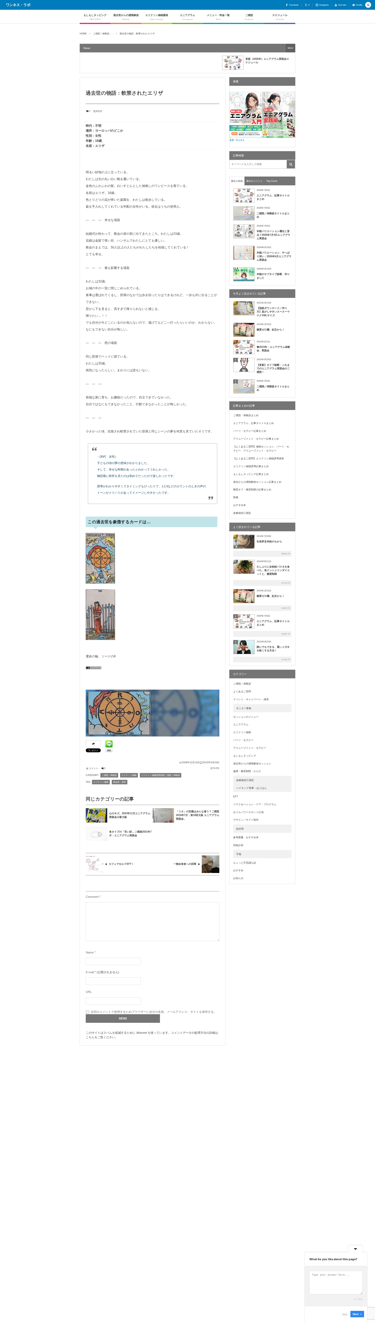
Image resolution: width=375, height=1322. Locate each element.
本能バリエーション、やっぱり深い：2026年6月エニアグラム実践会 (274, 256)
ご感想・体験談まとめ (246, 415)
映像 (235, 497)
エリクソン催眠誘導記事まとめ (251, 466)
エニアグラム (240, 724)
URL (89, 992)
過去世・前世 (119, 782)
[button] (368, 5)
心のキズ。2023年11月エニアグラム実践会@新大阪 (129, 815)
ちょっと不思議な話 (244, 862)
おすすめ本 (239, 505)
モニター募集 (243, 708)
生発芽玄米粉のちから (269, 541)
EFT (235, 796)
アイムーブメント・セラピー (249, 747)
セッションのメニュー (246, 716)
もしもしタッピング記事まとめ (251, 474)
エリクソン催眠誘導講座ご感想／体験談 (160, 775)
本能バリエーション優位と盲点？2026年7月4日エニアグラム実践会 (273, 235)
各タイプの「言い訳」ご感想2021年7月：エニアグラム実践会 (130, 833)
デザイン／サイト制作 (246, 819)
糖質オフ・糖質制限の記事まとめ (252, 489)
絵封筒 (240, 828)
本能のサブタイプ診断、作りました (273, 276)
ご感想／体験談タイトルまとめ (273, 215)
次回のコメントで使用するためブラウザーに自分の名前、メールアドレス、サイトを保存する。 (154, 1011)
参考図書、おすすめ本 (246, 837)
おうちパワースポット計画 (248, 812)
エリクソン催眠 (129, 775)
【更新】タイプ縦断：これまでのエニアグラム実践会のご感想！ (273, 368)
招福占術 (238, 845)
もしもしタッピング (244, 755)
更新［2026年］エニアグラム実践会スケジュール (267, 60)
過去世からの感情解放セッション (252, 763)
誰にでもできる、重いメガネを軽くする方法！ (273, 648)
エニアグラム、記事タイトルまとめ (273, 197)
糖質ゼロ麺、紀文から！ (271, 329)
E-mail (90, 972)
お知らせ (238, 878)
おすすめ (238, 870)
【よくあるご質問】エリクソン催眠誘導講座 (258, 458)
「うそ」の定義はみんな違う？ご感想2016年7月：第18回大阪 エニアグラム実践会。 (197, 815)
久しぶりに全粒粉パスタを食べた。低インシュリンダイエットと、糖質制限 (273, 570)
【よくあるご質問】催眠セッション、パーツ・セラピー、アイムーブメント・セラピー (261, 448)
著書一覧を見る (237, 140)
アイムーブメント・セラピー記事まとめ (256, 438)
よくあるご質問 (242, 691)
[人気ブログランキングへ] (93, 671)
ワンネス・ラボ (18, 5)
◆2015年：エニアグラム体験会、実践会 (273, 348)
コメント (93, 768)
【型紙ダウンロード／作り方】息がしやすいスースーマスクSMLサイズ (273, 312)
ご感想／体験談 (109, 775)
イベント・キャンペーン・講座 (251, 699)
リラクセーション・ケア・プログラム (254, 804)
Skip (344, 1314)
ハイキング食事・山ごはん (251, 787)
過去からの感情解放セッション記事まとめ (257, 481)
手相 (238, 854)
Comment (92, 896)
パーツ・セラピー (243, 740)
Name (90, 952)
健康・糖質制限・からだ (247, 771)
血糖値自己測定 (242, 512)
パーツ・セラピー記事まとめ (249, 430)
